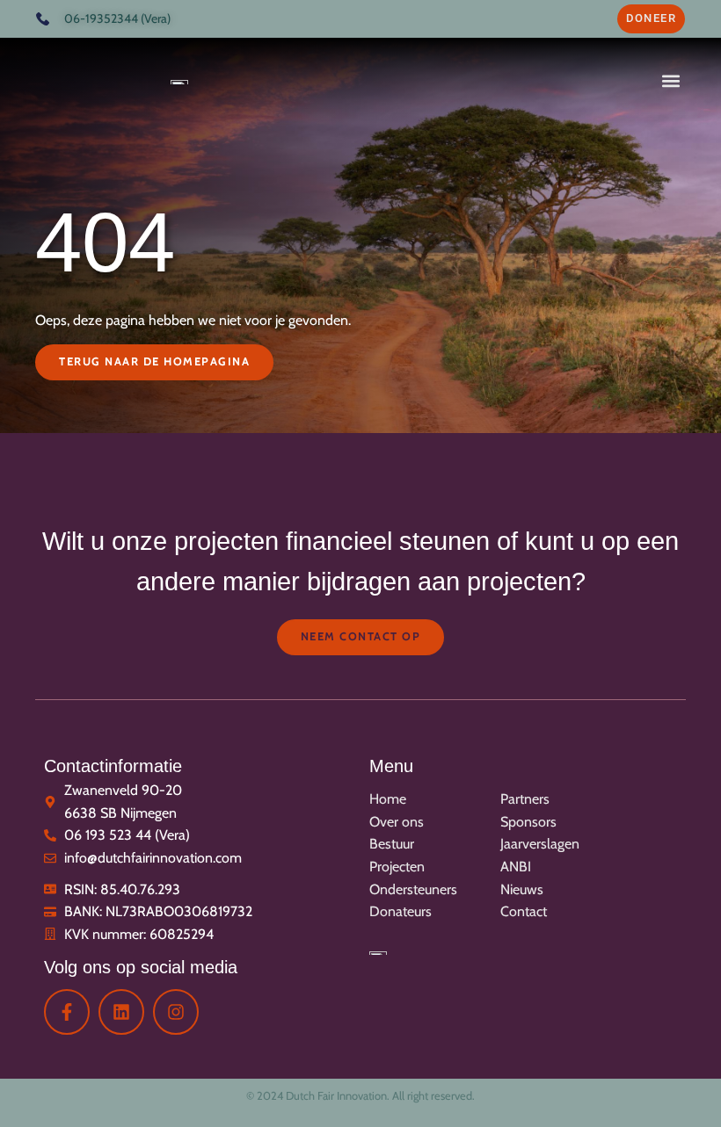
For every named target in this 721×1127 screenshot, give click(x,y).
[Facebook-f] (67, 1012)
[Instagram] (176, 1012)
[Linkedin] (121, 1012)
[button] (670, 80)
